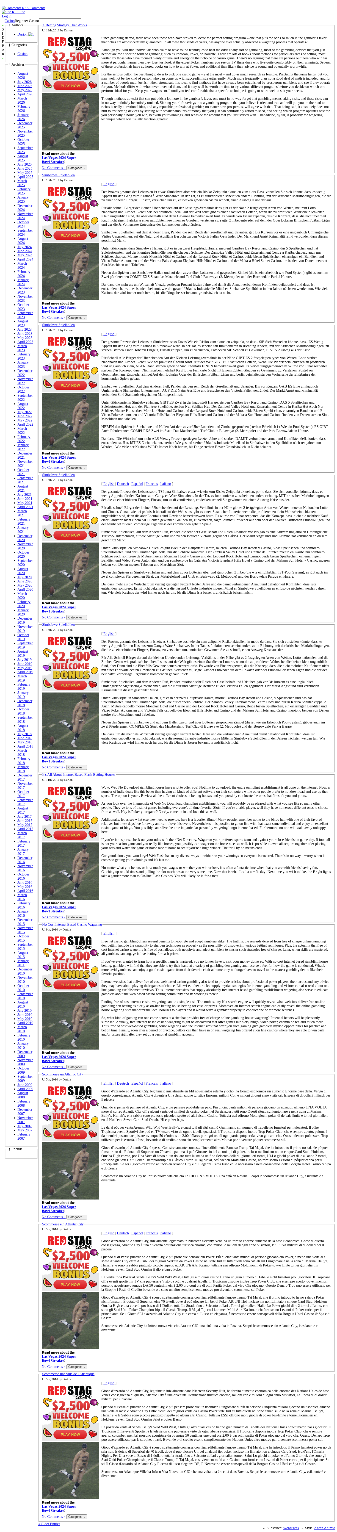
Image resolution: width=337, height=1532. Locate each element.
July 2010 (24, 1010)
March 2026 (22, 100)
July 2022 (24, 412)
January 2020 (23, 612)
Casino (10, 21)
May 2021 (24, 503)
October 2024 (23, 224)
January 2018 (23, 769)
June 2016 (24, 882)
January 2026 (23, 117)
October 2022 (23, 389)
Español (137, 484)
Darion (22, 34)
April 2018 (25, 746)
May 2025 (24, 173)
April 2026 (25, 94)
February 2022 (23, 439)
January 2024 (23, 282)
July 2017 (24, 816)
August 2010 (22, 1004)
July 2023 (24, 329)
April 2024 (25, 259)
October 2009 (23, 1070)
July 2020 (24, 577)
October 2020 (23, 554)
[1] (31, 34)
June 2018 (24, 738)
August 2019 (22, 653)
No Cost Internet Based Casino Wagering (72, 924)
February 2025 (23, 191)
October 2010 (23, 988)
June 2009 (24, 1085)
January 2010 (23, 1046)
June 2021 (24, 499)
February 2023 (23, 356)
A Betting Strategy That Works (64, 25)
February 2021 (23, 521)
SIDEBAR (3, 41)
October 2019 (23, 637)
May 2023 (24, 338)
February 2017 (23, 843)
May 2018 (24, 742)
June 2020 (24, 581)
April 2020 (25, 589)
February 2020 (23, 604)
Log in (6, 16)
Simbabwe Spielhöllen (58, 175)
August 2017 (22, 810)
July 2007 (24, 1126)
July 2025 (24, 164)
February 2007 (23, 1136)
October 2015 (23, 938)
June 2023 (24, 333)
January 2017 (23, 852)
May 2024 (24, 255)
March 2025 (22, 183)
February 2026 (23, 109)
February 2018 (23, 761)
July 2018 (24, 734)
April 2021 (25, 507)
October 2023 (23, 307)
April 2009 (25, 1089)
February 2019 (23, 686)
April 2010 (25, 1023)
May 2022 (24, 420)
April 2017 (25, 829)
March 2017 (22, 835)
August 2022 (22, 406)
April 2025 (25, 177)
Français (152, 484)
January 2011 (23, 963)
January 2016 (23, 913)
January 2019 (23, 695)
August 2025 (22, 158)
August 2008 (22, 1095)
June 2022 (24, 416)
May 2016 (24, 887)
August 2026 (22, 76)
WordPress (291, 1528)
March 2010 (22, 1029)
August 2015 (22, 955)
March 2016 (22, 897)
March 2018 (22, 752)
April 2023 (25, 342)
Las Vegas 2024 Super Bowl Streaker (59, 160)
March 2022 (22, 431)
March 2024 (22, 265)
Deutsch (123, 484)
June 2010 (24, 1015)
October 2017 (23, 794)
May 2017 (24, 825)
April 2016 (25, 891)
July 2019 (24, 660)
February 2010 (23, 1037)
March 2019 (22, 678)
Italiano (165, 484)
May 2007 (24, 1130)
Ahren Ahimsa (324, 1528)
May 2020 (24, 585)
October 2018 (23, 711)
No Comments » (54, 168)
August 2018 (22, 728)
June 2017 (24, 821)
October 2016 (23, 876)
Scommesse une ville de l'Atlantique (68, 1374)
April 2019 (25, 672)
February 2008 (23, 1103)
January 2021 (23, 530)
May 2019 (24, 668)
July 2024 (24, 247)
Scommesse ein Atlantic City (63, 1224)
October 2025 (23, 142)
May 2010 (24, 1019)
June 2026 (24, 86)
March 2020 (22, 596)
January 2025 (23, 199)
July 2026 (24, 82)
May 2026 (24, 90)
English (108, 184)
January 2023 (23, 364)
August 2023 (22, 323)
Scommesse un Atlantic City (62, 1074)
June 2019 (24, 664)
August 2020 (22, 571)
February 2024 (23, 274)
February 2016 (23, 905)
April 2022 (25, 424)
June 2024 (24, 251)
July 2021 (24, 494)
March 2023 (22, 348)
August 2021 (22, 488)
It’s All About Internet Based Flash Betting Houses (78, 774)
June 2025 (24, 168)
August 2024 (22, 241)
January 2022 (23, 447)
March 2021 (22, 513)
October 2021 (23, 472)
